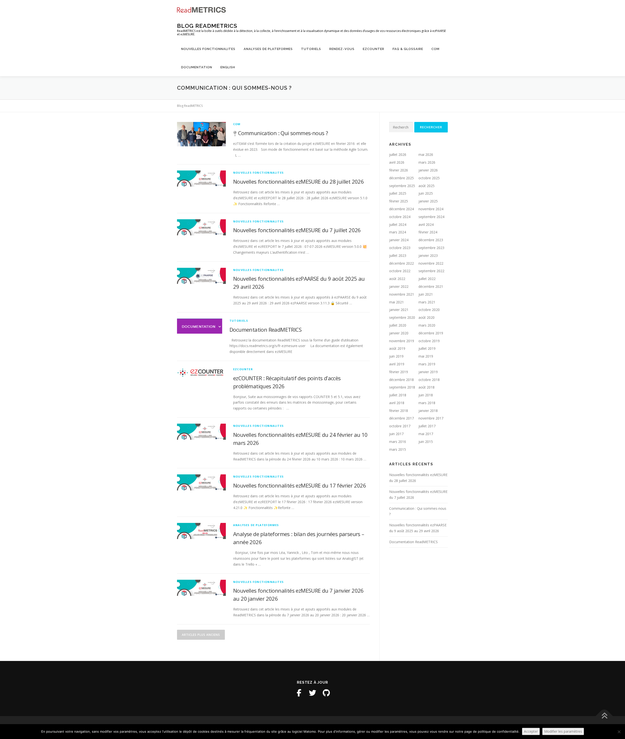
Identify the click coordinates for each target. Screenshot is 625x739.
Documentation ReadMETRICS (265, 329)
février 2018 (398, 410)
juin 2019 (396, 356)
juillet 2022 (427, 278)
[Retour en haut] (604, 716)
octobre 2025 (429, 178)
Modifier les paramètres (563, 731)
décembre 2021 (430, 286)
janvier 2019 (428, 372)
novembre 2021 (401, 294)
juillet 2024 (397, 224)
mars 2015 (397, 449)
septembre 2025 (402, 185)
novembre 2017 (430, 418)
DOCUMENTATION (196, 67)
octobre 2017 (399, 426)
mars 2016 (397, 441)
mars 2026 (426, 162)
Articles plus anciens (201, 635)
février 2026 (398, 170)
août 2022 (397, 278)
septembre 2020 (402, 317)
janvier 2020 (398, 333)
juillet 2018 (397, 395)
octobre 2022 (399, 271)
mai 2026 (425, 154)
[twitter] (312, 693)
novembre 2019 (401, 341)
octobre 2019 (429, 341)
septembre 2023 (431, 247)
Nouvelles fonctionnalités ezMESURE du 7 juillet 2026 (297, 230)
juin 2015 (425, 441)
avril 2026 (396, 162)
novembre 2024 (430, 209)
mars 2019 (426, 364)
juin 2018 (425, 395)
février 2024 (427, 232)
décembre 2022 (401, 263)
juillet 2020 (397, 325)
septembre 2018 (402, 387)
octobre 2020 (429, 309)
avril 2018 (396, 402)
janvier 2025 (428, 201)
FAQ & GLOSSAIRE (408, 49)
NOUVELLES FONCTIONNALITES (208, 49)
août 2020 (426, 317)
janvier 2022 (398, 286)
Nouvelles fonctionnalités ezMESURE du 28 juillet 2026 (298, 181)
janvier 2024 (398, 240)
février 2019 (398, 372)
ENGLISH (227, 67)
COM (435, 49)
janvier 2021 (398, 309)
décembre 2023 (430, 240)
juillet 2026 (397, 154)
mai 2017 (425, 433)
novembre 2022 (430, 263)
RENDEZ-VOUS (341, 49)
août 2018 (426, 387)
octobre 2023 (399, 247)
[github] (326, 693)
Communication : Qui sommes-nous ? (283, 133)
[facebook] (298, 693)
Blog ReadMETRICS (207, 25)
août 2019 (397, 348)
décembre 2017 (401, 418)
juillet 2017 (427, 426)
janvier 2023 (428, 255)
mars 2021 (426, 302)
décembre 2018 (401, 379)
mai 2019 (425, 356)
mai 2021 (396, 302)
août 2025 (426, 185)
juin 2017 (396, 433)
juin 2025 (425, 193)
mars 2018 (426, 402)
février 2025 (398, 201)
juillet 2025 (397, 193)
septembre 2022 (431, 271)
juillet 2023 (397, 255)
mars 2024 (397, 232)
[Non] (618, 731)
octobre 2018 (429, 379)
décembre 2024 (401, 209)
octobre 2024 (399, 216)
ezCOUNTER (373, 49)
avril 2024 (426, 224)
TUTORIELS (311, 49)
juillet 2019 (427, 348)
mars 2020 (426, 325)
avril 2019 (396, 364)
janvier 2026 (428, 170)
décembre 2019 (430, 333)
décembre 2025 (401, 178)
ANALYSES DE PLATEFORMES (268, 49)
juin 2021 (425, 294)
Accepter (531, 731)
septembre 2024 (431, 216)
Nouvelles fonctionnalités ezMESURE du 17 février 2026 (299, 485)
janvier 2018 (428, 410)
